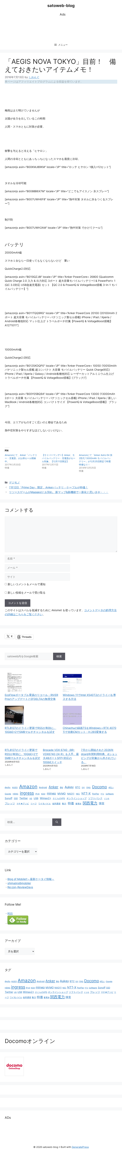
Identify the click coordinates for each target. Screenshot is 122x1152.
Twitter (23, 798)
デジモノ (14, 482)
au (61, 787)
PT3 (102, 794)
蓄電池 (78, 803)
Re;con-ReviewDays (20, 887)
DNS (88, 787)
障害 (101, 803)
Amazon (28, 786)
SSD (16, 798)
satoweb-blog (61, 5)
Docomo (99, 787)
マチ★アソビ (23, 803)
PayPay (95, 794)
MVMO (62, 793)
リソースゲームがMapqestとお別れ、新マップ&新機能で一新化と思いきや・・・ (58, 492)
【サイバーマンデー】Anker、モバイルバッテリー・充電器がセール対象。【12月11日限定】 (58, 458)
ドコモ (106, 799)
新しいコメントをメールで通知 (26, 584)
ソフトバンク (95, 798)
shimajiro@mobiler (19, 883)
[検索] (56, 822)
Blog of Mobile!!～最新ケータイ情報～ (30, 879)
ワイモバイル (44, 803)
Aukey (69, 787)
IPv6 (37, 794)
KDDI (43, 794)
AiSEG (15, 787)
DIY (83, 787)
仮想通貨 (56, 803)
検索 (59, 656)
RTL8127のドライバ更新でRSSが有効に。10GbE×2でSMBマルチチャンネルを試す (22, 754)
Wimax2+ (45, 798)
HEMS (15, 794)
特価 (71, 803)
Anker (53, 787)
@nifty (7, 787)
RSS (10, 913)
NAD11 (70, 793)
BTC (77, 787)
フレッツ (10, 803)
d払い (111, 787)
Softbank (110, 794)
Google (8, 794)
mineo (51, 793)
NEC (78, 794)
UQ (30, 798)
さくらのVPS (59, 798)
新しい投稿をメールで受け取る (26, 592)
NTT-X (86, 793)
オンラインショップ (77, 798)
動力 (64, 803)
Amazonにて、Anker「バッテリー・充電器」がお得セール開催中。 (21, 458)
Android (43, 787)
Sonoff (8, 798)
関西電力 (90, 803)
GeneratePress (80, 1147)
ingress (27, 793)
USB (36, 798)
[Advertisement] (62, 29)
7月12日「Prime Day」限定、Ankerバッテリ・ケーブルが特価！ (48, 487)
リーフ (33, 803)
